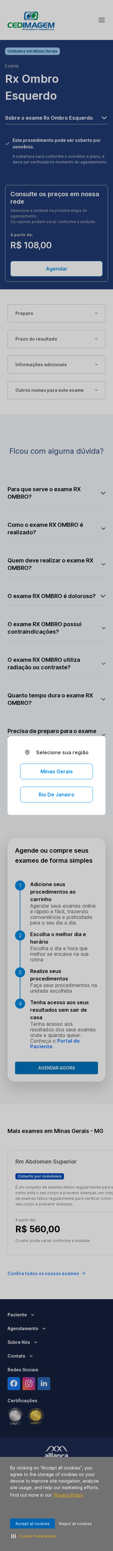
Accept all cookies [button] (32, 1523)
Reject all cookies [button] (75, 1523)
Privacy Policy (68, 1495)
